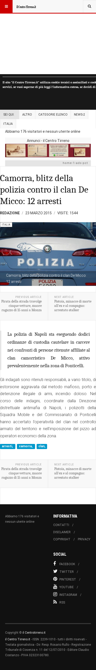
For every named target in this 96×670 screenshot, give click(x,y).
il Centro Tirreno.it (17, 639)
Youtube (66, 587)
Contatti (61, 525)
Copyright (61, 539)
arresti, (8, 446)
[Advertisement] (48, 37)
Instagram (68, 595)
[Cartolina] (48, 150)
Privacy (84, 539)
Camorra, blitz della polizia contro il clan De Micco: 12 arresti (44, 189)
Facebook (67, 564)
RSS (62, 602)
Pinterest (67, 579)
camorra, (26, 446)
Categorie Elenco (53, 114)
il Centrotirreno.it (34, 632)
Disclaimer (62, 532)
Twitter (66, 572)
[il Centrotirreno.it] (26, 6)
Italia (8, 124)
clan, (41, 446)
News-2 (79, 114)
